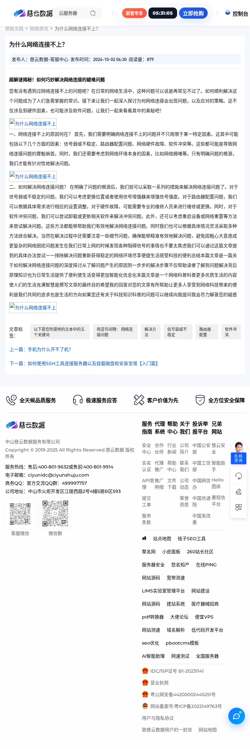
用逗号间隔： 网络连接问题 (115, 332)
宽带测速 (176, 578)
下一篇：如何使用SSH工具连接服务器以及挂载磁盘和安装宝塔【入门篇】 (84, 363)
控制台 (240, 14)
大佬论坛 (179, 617)
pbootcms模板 (182, 643)
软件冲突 (231, 332)
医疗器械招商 (205, 604)
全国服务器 (207, 656)
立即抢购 (193, 13)
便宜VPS (204, 617)
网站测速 (151, 630)
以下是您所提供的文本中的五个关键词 (59, 332)
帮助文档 (14, 29)
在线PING (206, 565)
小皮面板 (171, 552)
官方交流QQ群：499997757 (57, 483)
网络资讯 (39, 29)
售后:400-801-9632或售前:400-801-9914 (70, 467)
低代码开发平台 (207, 630)
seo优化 (150, 643)
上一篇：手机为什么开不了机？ (41, 349)
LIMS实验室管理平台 (163, 591)
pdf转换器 (153, 617)
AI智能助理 (153, 656)
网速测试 (180, 656)
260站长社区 (200, 552)
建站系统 (176, 604)
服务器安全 (153, 565)
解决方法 (150, 332)
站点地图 (162, 539)
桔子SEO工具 (192, 539)
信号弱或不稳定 (177, 332)
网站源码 (151, 578)
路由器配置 (205, 332)
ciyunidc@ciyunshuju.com (58, 475)
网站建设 (200, 591)
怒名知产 (180, 565)
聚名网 (149, 552)
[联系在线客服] (236, 716)
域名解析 (176, 630)
